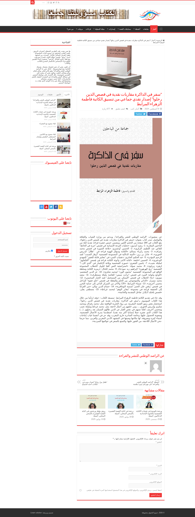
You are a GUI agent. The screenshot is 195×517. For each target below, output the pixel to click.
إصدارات (112, 29)
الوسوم (40, 95)
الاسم (159, 466)
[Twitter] (54, 2)
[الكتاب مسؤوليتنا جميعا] (80, 13)
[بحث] (32, 2)
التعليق (159, 442)
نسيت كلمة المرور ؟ (61, 256)
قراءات (88, 29)
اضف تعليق (120, 109)
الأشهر (58, 95)
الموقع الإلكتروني (155, 482)
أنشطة (137, 29)
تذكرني (48, 251)
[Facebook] (56, 2)
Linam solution (36, 513)
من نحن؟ (70, 29)
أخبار (154, 29)
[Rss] (59, 2)
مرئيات (80, 29)
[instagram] (48, 2)
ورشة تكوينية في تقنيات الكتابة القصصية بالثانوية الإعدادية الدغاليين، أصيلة (149, 413)
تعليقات (50, 95)
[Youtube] (51, 2)
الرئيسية (161, 29)
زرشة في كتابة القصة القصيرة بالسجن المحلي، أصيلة (121, 412)
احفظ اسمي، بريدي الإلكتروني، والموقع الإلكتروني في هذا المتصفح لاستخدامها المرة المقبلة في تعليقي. (124, 490)
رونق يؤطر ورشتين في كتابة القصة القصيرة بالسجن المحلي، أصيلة (93, 413)
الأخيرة (67, 95)
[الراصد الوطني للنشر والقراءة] (149, 15)
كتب (132, 109)
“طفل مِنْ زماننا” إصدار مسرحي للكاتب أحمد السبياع (94, 382)
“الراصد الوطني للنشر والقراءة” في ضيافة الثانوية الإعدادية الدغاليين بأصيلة (44, 102)
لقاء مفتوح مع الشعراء (47, 124)
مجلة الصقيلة (100, 29)
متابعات (146, 29)
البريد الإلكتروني (155, 474)
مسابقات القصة (125, 29)
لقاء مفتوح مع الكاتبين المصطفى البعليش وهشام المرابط (46, 136)
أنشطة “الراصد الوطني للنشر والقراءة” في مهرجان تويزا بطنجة (146, 382)
